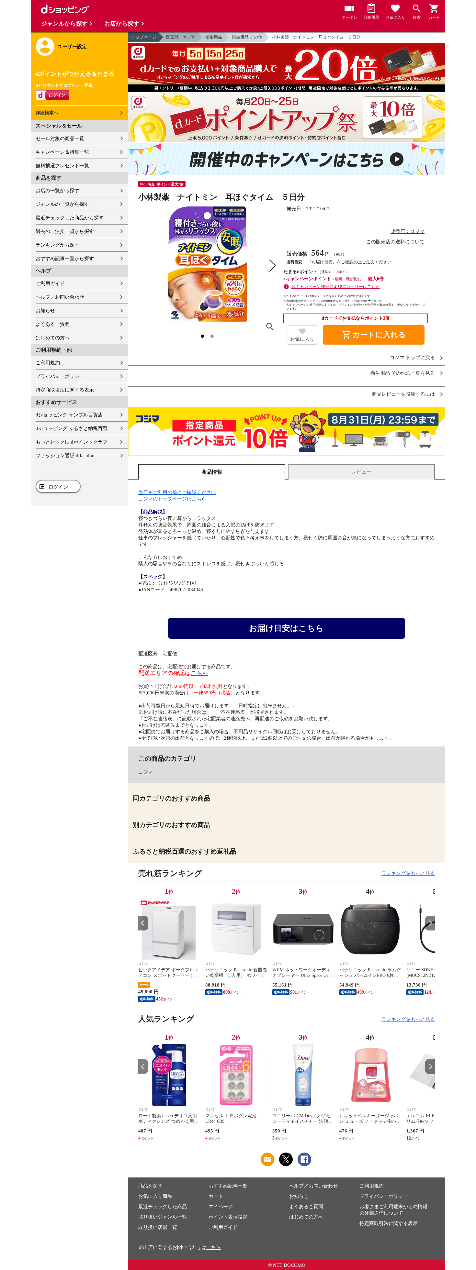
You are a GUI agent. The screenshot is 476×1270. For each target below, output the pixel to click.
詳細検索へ (47, 112)
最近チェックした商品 (162, 1206)
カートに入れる (373, 335)
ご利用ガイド (50, 283)
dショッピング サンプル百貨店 (69, 414)
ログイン (58, 487)
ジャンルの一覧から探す (62, 204)
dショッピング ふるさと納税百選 (72, 428)
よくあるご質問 (53, 324)
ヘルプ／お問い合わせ (60, 297)
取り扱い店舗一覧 (157, 1227)
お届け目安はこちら (286, 628)
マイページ (221, 1206)
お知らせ (45, 310)
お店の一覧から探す (57, 190)
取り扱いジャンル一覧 (162, 1217)
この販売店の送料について (395, 241)
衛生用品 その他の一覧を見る (402, 373)
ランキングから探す (57, 245)
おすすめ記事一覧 (228, 1185)
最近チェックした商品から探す (70, 217)
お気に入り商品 (155, 1196)
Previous (143, 923)
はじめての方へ (53, 337)
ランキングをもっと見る (408, 873)
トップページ (143, 37)
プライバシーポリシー (60, 376)
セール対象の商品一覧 (60, 138)
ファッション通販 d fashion (65, 455)
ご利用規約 (48, 362)
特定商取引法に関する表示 (65, 389)
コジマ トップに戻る (412, 357)
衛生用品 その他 (247, 37)
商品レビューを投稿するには (403, 394)
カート (216, 1196)
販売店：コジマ (408, 231)
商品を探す (150, 1185)
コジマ (145, 772)
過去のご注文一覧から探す (65, 231)
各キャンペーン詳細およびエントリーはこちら (335, 286)
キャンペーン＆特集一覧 (62, 152)
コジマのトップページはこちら (172, 499)
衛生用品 (213, 37)
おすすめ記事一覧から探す (65, 258)
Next (430, 923)
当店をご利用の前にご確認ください (177, 492)
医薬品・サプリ (181, 37)
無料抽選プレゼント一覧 (62, 165)
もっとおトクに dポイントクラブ (72, 442)
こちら (199, 673)
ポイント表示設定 (228, 1217)
